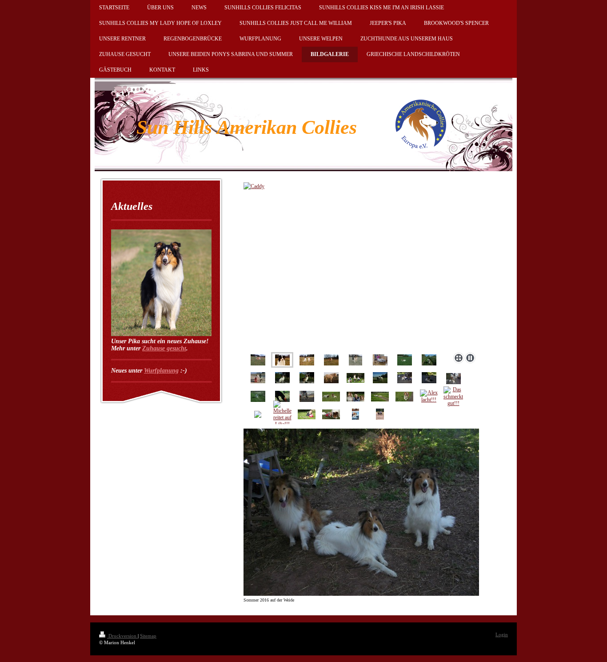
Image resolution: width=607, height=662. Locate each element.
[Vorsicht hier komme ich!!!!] (404, 396)
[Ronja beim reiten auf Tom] (453, 378)
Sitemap (148, 635)
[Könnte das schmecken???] (282, 396)
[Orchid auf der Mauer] (282, 377)
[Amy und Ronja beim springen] (258, 377)
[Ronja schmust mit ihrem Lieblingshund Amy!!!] (429, 377)
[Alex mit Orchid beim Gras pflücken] (331, 414)
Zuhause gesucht (164, 348)
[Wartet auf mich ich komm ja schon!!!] (258, 396)
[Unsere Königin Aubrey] (331, 359)
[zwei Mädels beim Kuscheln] (355, 414)
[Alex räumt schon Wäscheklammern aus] (306, 414)
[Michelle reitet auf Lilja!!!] (282, 414)
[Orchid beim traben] (429, 359)
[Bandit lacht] (355, 359)
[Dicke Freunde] (380, 377)
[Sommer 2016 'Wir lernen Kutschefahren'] (380, 414)
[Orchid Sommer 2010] (380, 359)
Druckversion (122, 635)
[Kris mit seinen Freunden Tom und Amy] (355, 396)
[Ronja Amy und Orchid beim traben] (307, 396)
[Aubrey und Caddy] (361, 265)
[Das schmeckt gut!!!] (453, 396)
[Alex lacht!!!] (429, 396)
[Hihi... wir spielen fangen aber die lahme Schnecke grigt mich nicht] (380, 396)
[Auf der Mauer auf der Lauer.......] (307, 377)
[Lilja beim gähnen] (331, 377)
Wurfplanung (161, 370)
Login (501, 634)
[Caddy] (282, 359)
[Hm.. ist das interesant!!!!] (331, 396)
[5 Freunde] (355, 378)
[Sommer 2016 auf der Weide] (361, 512)
